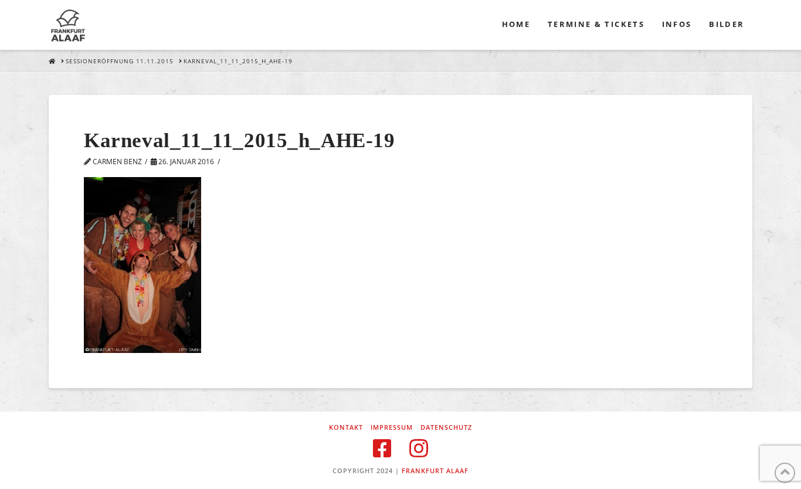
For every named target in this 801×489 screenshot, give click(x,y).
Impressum (392, 427)
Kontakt (346, 427)
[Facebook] (382, 448)
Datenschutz (446, 427)
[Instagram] (418, 448)
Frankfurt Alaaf (435, 470)
